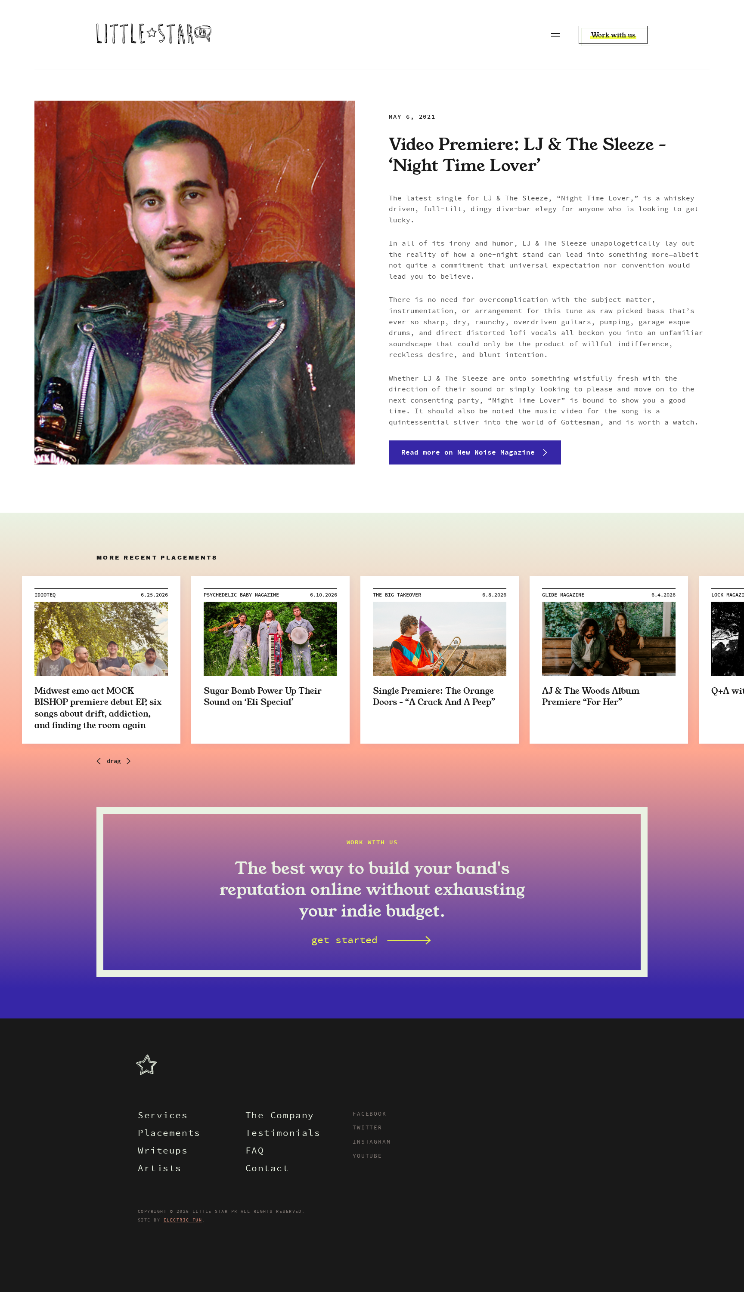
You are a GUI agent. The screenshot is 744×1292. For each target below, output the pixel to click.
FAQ (254, 1151)
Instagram (372, 1142)
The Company (279, 1116)
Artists (160, 1169)
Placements (169, 1134)
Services (163, 1116)
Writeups (163, 1151)
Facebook (370, 1114)
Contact (267, 1169)
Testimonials (283, 1134)
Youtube (367, 1156)
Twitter (367, 1128)
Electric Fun (183, 1220)
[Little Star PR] (153, 34)
